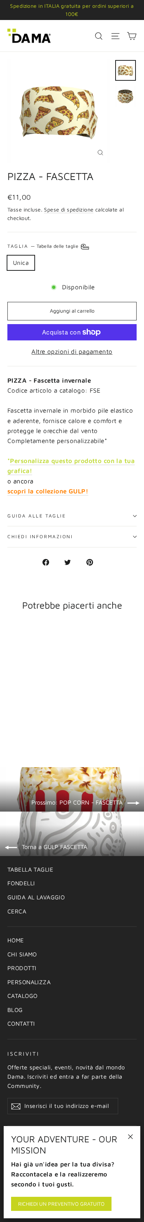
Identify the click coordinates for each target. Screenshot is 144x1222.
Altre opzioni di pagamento (71, 351)
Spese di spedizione (68, 209)
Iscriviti (23, 1053)
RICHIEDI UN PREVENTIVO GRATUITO (61, 1204)
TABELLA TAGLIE (30, 869)
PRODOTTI (21, 968)
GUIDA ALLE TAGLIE (36, 516)
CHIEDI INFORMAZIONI (40, 536)
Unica (21, 262)
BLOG (15, 1009)
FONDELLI (21, 883)
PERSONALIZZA (29, 982)
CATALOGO (22, 995)
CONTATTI (21, 1023)
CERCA (16, 911)
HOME (15, 940)
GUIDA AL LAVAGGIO (36, 897)
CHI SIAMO (22, 954)
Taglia (43, 246)
